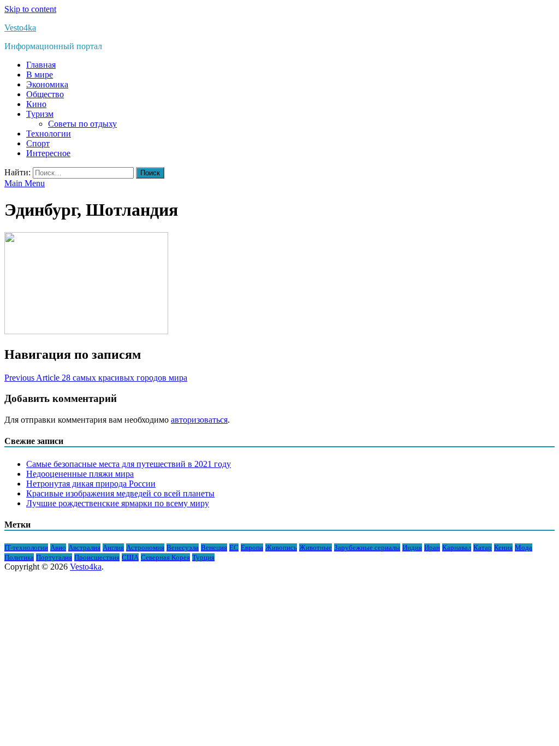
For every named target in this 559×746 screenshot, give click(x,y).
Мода (523, 547)
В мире (39, 74)
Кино (36, 104)
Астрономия (145, 547)
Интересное (48, 153)
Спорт (38, 143)
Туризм (39, 114)
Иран (432, 547)
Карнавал (456, 547)
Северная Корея (165, 557)
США (130, 557)
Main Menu (24, 183)
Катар (482, 547)
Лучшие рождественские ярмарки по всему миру (117, 503)
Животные (315, 547)
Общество (45, 94)
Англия (113, 547)
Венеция (214, 547)
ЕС (234, 547)
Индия (412, 547)
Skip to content (30, 9)
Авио (58, 547)
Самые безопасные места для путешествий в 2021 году (128, 464)
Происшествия (97, 557)
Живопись (281, 547)
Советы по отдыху (82, 123)
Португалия (54, 557)
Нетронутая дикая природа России (91, 483)
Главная (41, 64)
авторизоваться (199, 419)
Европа (252, 547)
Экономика (47, 84)
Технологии (48, 133)
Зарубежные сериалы (367, 547)
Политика (19, 557)
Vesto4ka (20, 27)
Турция (203, 557)
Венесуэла (182, 547)
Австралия (84, 547)
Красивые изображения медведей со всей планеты (120, 493)
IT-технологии (26, 547)
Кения (503, 547)
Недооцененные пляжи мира (80, 473)
